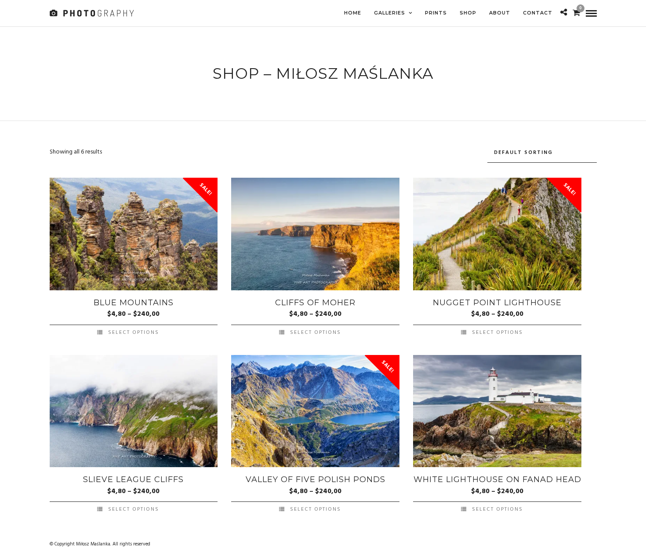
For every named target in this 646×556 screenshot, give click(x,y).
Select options (133, 333)
